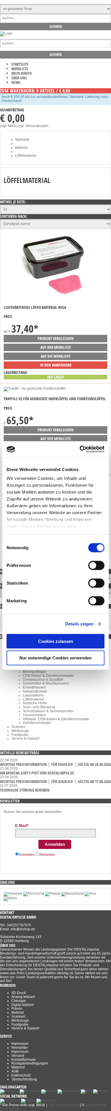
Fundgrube (19, 735)
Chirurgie (18, 1001)
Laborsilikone (33, 695)
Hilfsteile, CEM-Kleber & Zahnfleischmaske (56, 719)
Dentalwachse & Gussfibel (43, 680)
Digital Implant (22, 1005)
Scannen (18, 727)
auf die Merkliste (55, 356)
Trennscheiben (34, 715)
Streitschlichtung (24, 1079)
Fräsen (16, 1009)
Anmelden (55, 844)
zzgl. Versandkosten (32, 126)
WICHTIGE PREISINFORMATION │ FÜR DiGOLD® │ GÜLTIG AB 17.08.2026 (55, 781)
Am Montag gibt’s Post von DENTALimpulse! (37, 773)
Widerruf (17, 1067)
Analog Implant (23, 997)
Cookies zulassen (55, 641)
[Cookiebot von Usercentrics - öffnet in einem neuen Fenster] (79, 449)
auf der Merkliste (55, 347)
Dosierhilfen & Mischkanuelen (46, 683)
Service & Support (25, 738)
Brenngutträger (34, 672)
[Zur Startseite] (6, 33)
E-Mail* (21, 825)
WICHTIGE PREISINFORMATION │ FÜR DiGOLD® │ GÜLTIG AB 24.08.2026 (55, 764)
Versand (17, 1056)
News (15, 82)
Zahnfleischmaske (37, 723)
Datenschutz (21, 1075)
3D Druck (18, 993)
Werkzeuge (20, 731)
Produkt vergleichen (56, 338)
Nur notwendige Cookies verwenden (55, 657)
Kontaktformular (23, 1060)
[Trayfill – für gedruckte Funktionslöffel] (35, 389)
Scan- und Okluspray (39, 707)
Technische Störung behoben (25, 790)
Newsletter (19, 1048)
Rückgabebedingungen (29, 1063)
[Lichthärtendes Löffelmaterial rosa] (53, 298)
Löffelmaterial (33, 699)
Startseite (19, 64)
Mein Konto (21, 73)
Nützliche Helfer (35, 703)
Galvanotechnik (35, 691)
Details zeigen (79, 623)
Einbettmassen (34, 687)
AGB (14, 1071)
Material (17, 1013)
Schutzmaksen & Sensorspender (48, 711)
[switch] (96, 565)
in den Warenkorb (55, 365)
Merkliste (19, 68)
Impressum (19, 1044)
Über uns (19, 77)
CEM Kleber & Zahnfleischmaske (48, 676)
